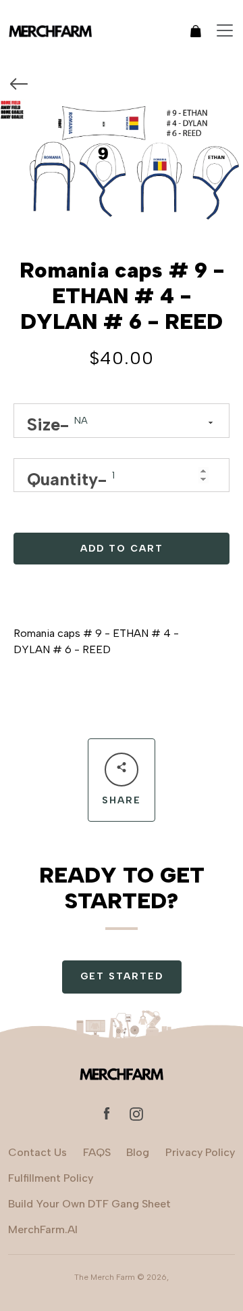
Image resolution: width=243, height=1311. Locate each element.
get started (121, 976)
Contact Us (37, 1152)
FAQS (97, 1152)
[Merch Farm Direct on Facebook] (106, 1113)
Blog (137, 1152)
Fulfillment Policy (50, 1178)
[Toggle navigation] (225, 30)
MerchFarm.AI (43, 1229)
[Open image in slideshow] (121, 161)
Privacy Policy (200, 1152)
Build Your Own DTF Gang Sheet (89, 1203)
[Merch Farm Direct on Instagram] (136, 1113)
